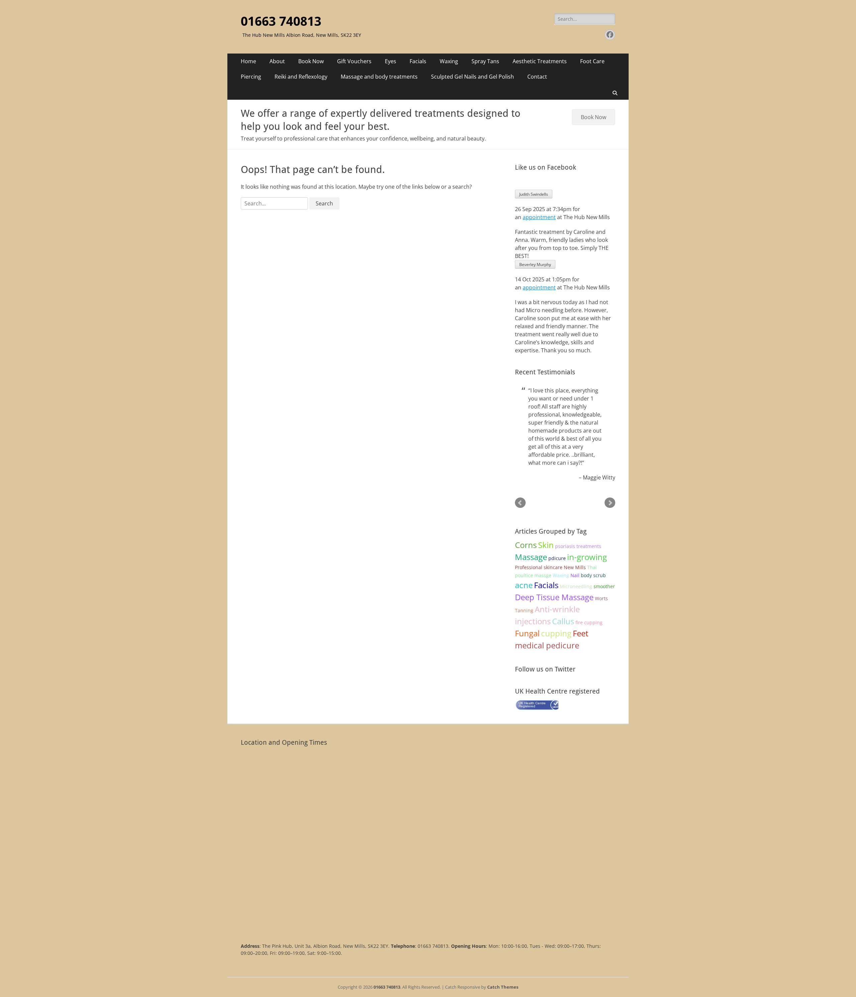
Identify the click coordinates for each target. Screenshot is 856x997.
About (277, 61)
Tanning (524, 610)
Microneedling (576, 586)
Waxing (449, 61)
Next (610, 502)
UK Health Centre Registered (532, 704)
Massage (531, 556)
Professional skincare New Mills (550, 567)
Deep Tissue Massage (554, 597)
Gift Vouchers (354, 61)
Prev (520, 502)
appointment (539, 217)
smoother (604, 586)
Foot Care (592, 61)
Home (248, 61)
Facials (418, 61)
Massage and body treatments (379, 76)
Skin (546, 544)
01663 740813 (281, 21)
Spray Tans (485, 61)
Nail (574, 575)
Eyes (390, 61)
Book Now (311, 61)
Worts (601, 598)
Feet (580, 633)
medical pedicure (547, 645)
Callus (563, 621)
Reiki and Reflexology (301, 76)
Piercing (251, 76)
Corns (526, 544)
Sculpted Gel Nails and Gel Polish (472, 76)
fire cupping (589, 622)
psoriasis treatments (578, 546)
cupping (556, 633)
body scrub (593, 575)
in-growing (587, 556)
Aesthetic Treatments (540, 61)
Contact (537, 76)
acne (524, 585)
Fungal (527, 633)
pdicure (557, 558)
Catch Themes (502, 987)
